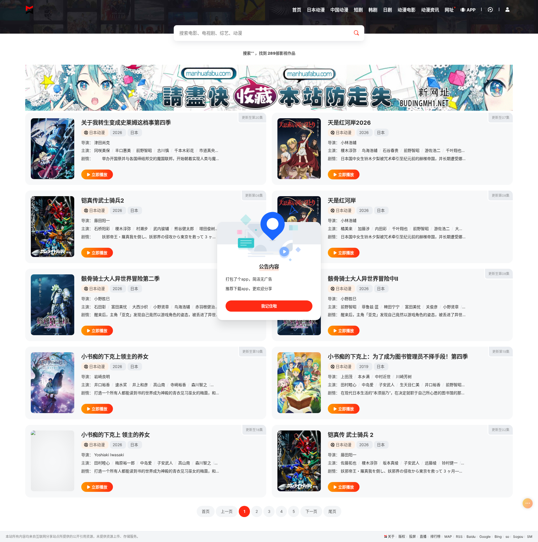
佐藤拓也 (348, 462)
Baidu (471, 536)
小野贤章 (161, 306)
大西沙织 (140, 306)
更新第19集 (500, 351)
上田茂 (347, 376)
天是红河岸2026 (349, 122)
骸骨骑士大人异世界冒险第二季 (120, 278)
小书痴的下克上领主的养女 (115, 356)
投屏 (412, 536)
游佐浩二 (432, 150)
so (507, 536)
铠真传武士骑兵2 (102, 200)
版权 (401, 536)
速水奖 (121, 384)
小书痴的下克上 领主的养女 (115, 435)
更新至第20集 (252, 117)
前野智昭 (144, 150)
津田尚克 (102, 142)
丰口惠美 (123, 150)
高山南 (159, 384)
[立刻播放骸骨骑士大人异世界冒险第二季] (52, 304)
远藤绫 (431, 462)
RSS (459, 536)
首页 (206, 511)
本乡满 (364, 376)
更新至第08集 (498, 274)
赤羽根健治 (205, 306)
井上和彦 (140, 384)
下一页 (311, 511)
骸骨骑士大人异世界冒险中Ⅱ (363, 278)
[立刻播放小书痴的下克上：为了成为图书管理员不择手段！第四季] (299, 382)
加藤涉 (364, 228)
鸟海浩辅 (369, 150)
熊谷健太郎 (184, 228)
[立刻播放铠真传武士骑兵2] (52, 226)
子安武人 (387, 384)
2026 (117, 132)
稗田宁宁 (392, 306)
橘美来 (347, 228)
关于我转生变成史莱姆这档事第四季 (126, 122)
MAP (448, 536)
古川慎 (163, 150)
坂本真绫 (390, 462)
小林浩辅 (348, 142)
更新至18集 (254, 430)
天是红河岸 (342, 200)
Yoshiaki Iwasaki (109, 454)
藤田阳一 (102, 220)
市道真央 (207, 150)
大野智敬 (463, 228)
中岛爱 (368, 384)
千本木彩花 (184, 150)
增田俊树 (207, 228)
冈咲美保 (102, 150)
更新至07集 (500, 117)
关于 (391, 536)
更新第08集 (254, 195)
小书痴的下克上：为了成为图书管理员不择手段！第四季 (398, 356)
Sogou (518, 536)
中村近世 (383, 376)
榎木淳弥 (348, 150)
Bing (498, 536)
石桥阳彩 (102, 228)
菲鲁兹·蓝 (370, 306)
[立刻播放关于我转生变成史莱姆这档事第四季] (52, 148)
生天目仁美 (409, 384)
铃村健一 (450, 462)
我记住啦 (269, 306)
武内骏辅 (161, 228)
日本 (134, 132)
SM (529, 536)
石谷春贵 (390, 150)
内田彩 (381, 228)
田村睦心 (348, 384)
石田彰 (100, 306)
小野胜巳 (102, 298)
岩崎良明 (102, 376)
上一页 (227, 511)
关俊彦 (432, 306)
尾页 (332, 511)
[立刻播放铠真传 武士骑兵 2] (299, 460)
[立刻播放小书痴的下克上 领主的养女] (52, 460)
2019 (363, 366)
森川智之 (199, 384)
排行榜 (435, 536)
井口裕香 (102, 384)
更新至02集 (500, 430)
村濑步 (142, 228)
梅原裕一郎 (125, 462)
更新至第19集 (252, 351)
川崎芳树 (404, 376)
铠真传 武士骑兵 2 (351, 435)
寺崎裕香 (178, 384)
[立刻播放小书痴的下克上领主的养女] (52, 382)
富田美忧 (119, 306)
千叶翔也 (454, 150)
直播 (423, 536)
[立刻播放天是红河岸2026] (299, 148)
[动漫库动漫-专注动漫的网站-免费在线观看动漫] (29, 10)
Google (485, 536)
